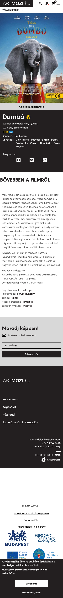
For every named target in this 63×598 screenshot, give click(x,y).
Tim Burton (20, 135)
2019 (34, 123)
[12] (28, 118)
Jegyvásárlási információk (20, 422)
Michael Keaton (40, 139)
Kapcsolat (9, 407)
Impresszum (10, 399)
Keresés (40, 3)
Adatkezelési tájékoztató (31, 526)
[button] (48, 3)
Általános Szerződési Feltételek (31, 513)
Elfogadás (31, 583)
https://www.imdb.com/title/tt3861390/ (5, 132)
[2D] (12, 132)
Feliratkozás (31, 354)
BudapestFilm (31, 520)
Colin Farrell (22, 139)
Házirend (8, 414)
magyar (27, 305)
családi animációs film (15, 123)
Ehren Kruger (25, 289)
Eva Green (31, 143)
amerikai (28, 301)
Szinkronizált (21, 127)
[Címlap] (16, 3)
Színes (15, 297)
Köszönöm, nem (31, 592)
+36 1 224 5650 (51, 443)
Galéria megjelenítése (31, 106)
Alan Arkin (45, 143)
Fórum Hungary (26, 293)
